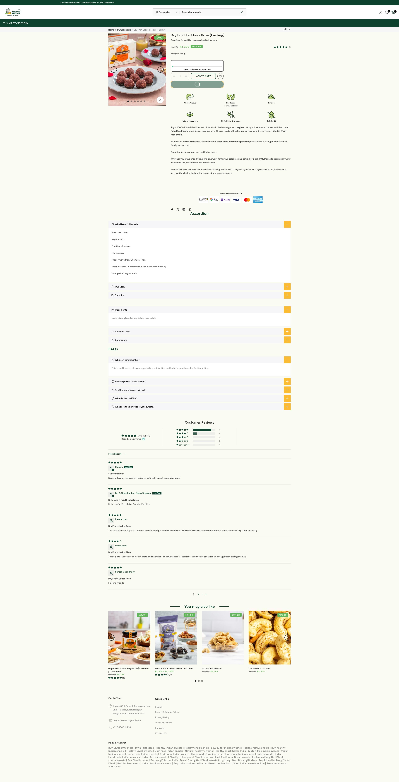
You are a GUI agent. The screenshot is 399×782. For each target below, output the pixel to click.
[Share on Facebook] (172, 209)
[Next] (160, 69)
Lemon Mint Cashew (259, 668)
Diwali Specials (124, 30)
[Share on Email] (184, 209)
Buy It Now (207, 85)
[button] (281, 47)
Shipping (160, 728)
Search (158, 706)
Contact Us (161, 733)
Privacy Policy (162, 717)
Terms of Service (163, 722)
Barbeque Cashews (212, 668)
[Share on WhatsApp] (189, 209)
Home (111, 30)
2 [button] (198, 594)
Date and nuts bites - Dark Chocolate (174, 668)
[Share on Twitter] (178, 209)
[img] (115, 462)
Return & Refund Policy (167, 712)
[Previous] (114, 69)
